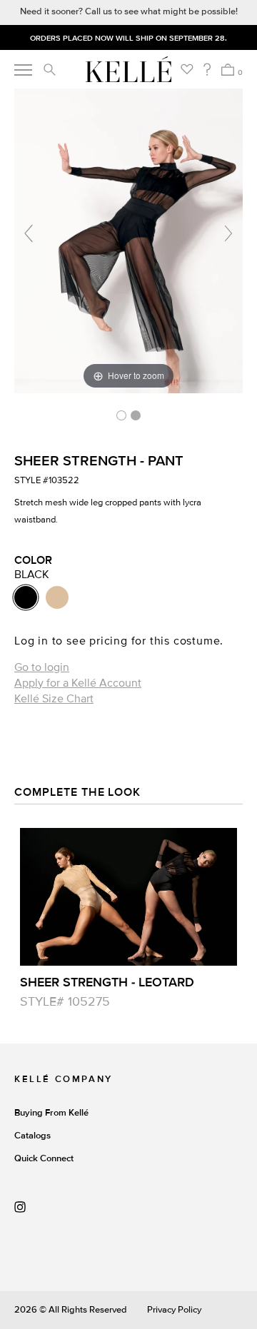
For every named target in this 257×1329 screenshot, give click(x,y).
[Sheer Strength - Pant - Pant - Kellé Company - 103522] (121, 415)
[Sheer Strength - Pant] (136, 415)
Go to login (41, 667)
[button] (49, 69)
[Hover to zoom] (128, 240)
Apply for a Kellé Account (77, 683)
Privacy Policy (174, 1309)
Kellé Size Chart (54, 699)
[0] (227, 69)
